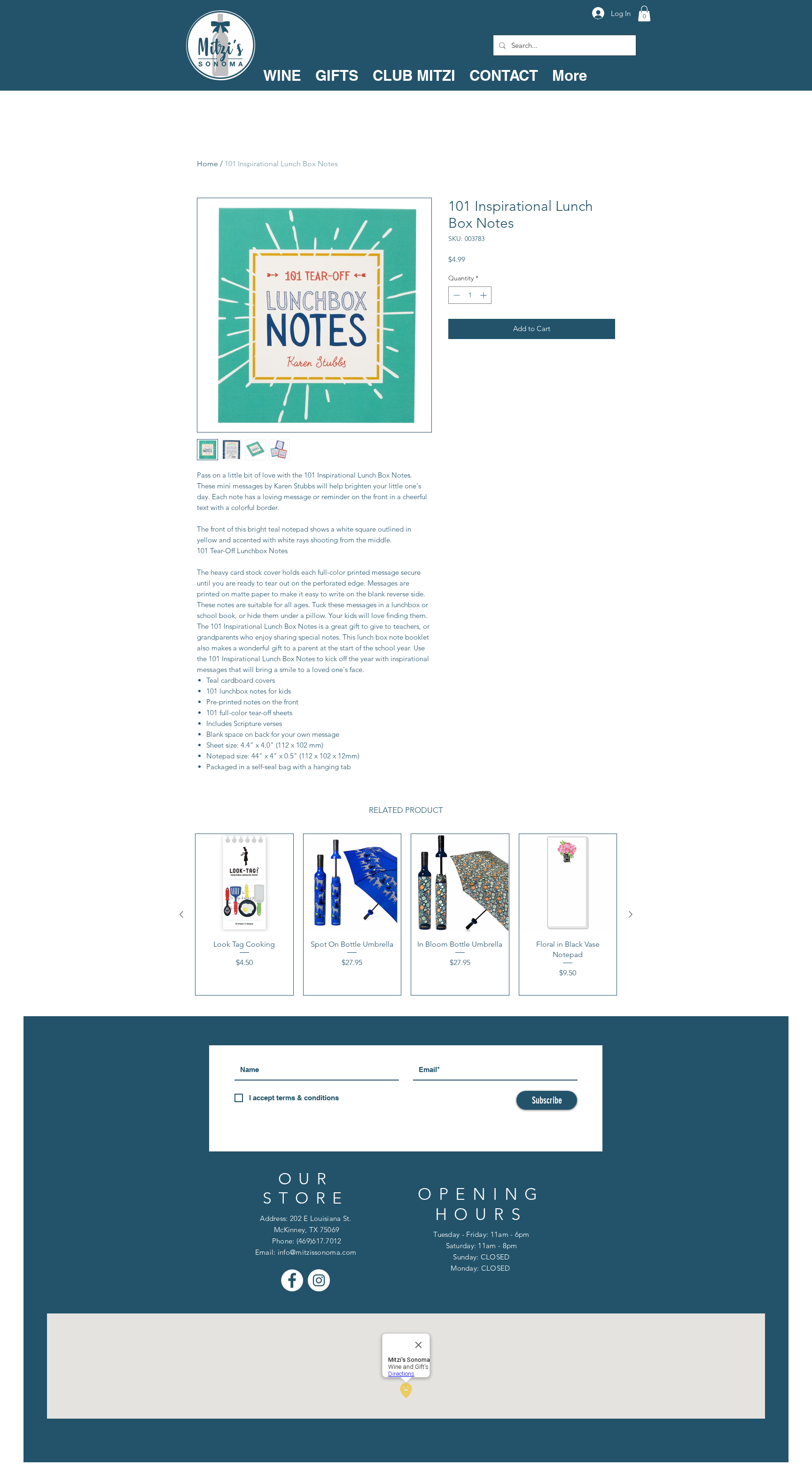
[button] (644, 13)
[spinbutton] (469, 295)
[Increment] (484, 295)
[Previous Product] (181, 914)
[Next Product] (630, 914)
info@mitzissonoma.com (317, 1252)
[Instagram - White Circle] (319, 1280)
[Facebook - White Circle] (292, 1280)
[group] (406, 914)
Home (207, 163)
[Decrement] (455, 295)
